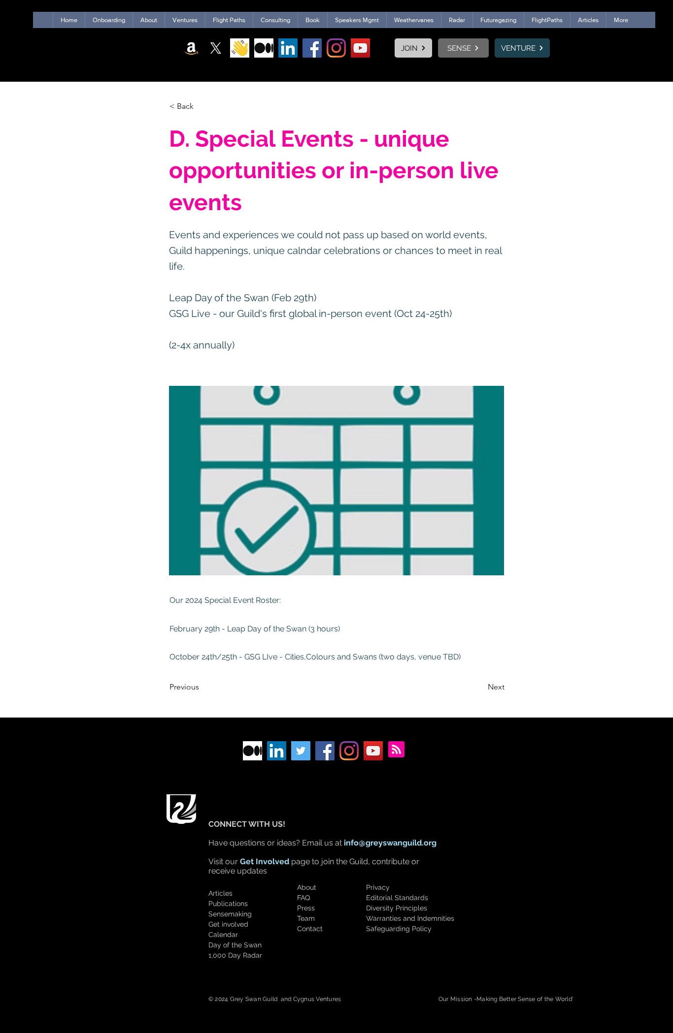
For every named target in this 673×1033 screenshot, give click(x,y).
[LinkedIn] (288, 48)
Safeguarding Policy (399, 929)
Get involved (228, 924)
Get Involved (264, 861)
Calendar (223, 935)
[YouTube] (360, 48)
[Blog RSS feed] (396, 749)
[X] (215, 48)
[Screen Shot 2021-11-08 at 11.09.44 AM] (239, 48)
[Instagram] (336, 48)
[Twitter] (300, 750)
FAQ (303, 898)
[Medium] (263, 48)
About (306, 887)
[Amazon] (191, 48)
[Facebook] (312, 48)
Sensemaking (230, 914)
